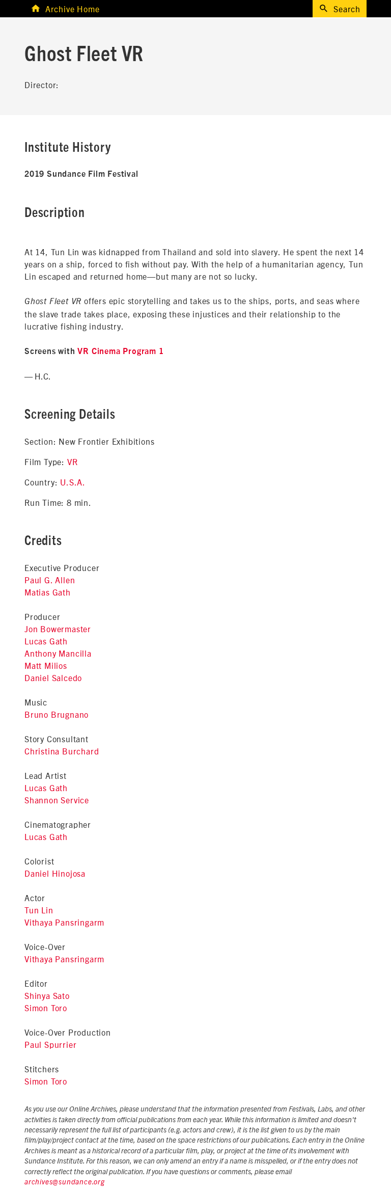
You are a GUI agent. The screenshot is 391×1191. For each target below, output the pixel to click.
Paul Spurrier (50, 1044)
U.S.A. (73, 482)
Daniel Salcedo (53, 677)
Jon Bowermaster (57, 629)
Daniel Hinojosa (55, 873)
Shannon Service (56, 800)
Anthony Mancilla (58, 653)
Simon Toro (45, 1008)
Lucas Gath (46, 641)
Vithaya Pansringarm (64, 922)
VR (72, 461)
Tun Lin (38, 910)
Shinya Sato (47, 995)
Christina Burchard (61, 751)
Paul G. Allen (49, 580)
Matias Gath (47, 592)
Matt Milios (45, 665)
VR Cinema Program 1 (120, 351)
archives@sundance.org (64, 1182)
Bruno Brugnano (56, 714)
